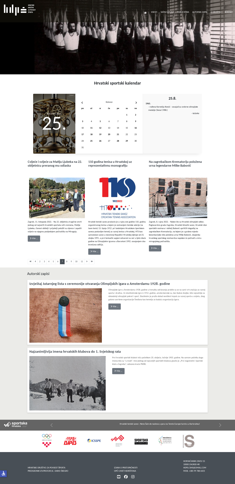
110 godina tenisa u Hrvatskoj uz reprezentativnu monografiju (110, 164)
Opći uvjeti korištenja (125, 471)
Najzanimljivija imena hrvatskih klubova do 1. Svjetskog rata (75, 352)
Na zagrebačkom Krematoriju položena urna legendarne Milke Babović (175, 164)
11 (82, 262)
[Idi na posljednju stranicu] (92, 261)
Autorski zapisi (199, 12)
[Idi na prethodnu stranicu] (35, 261)
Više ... (34, 238)
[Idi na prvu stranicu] (30, 261)
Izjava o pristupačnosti (125, 468)
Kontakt (229, 12)
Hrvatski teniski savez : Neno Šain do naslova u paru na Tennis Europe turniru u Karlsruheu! (106, 424)
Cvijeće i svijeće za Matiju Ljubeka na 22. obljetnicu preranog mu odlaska (55, 164)
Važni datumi (167, 12)
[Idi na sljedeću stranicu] (87, 261)
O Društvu (216, 12)
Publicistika (183, 12)
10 (76, 262)
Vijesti (154, 12)
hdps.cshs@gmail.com (194, 468)
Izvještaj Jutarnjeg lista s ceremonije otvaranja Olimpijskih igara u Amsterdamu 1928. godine (99, 284)
